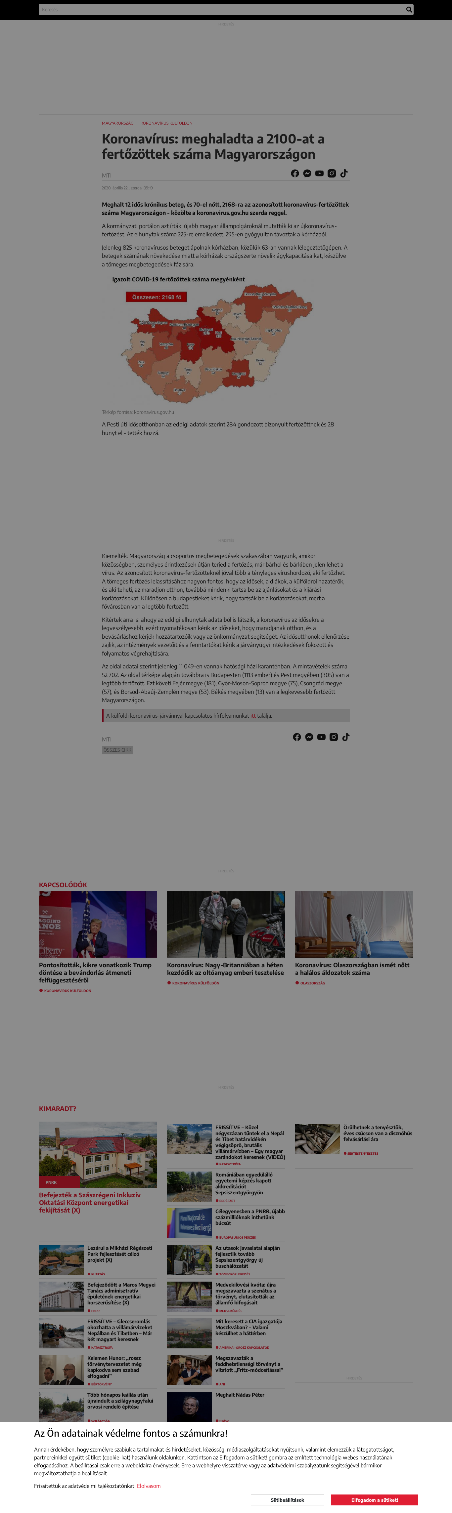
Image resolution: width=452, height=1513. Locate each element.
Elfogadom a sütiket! (374, 1500)
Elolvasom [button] (149, 1486)
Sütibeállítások (287, 1500)
